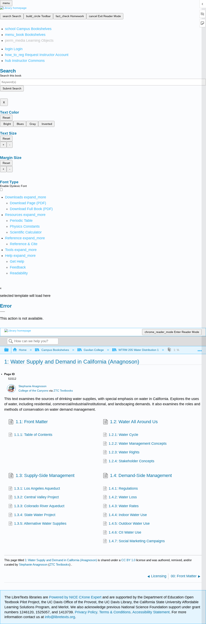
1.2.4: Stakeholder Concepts (131, 461)
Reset (6, 117)
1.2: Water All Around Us (134, 421)
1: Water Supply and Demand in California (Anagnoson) (61, 560)
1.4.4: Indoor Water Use (128, 515)
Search (10, 341)
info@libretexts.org (59, 617)
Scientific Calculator (26, 232)
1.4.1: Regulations (123, 488)
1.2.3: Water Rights (124, 452)
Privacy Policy (86, 612)
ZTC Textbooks (63, 390)
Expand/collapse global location (200, 348)
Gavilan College (94, 349)
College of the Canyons (33, 390)
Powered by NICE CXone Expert (75, 597)
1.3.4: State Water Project (34, 515)
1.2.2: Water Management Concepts (138, 444)
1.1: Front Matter (31, 421)
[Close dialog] (2, 311)
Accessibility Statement (151, 612)
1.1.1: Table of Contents (33, 435)
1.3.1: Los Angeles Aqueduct (37, 488)
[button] (18, 267)
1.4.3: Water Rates (124, 506)
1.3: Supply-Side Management (45, 475)
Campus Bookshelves (55, 349)
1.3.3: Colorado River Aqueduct (39, 506)
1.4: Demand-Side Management (141, 475)
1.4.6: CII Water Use (125, 532)
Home (22, 349)
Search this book (10, 75)
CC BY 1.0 (128, 560)
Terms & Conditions (115, 612)
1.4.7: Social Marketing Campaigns (137, 541)
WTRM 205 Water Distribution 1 (139, 349)
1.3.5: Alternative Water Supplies (40, 523)
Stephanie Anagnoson (32, 386)
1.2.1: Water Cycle (123, 435)
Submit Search (12, 88)
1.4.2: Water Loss (123, 497)
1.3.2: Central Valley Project (36, 497)
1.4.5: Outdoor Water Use (129, 523)
